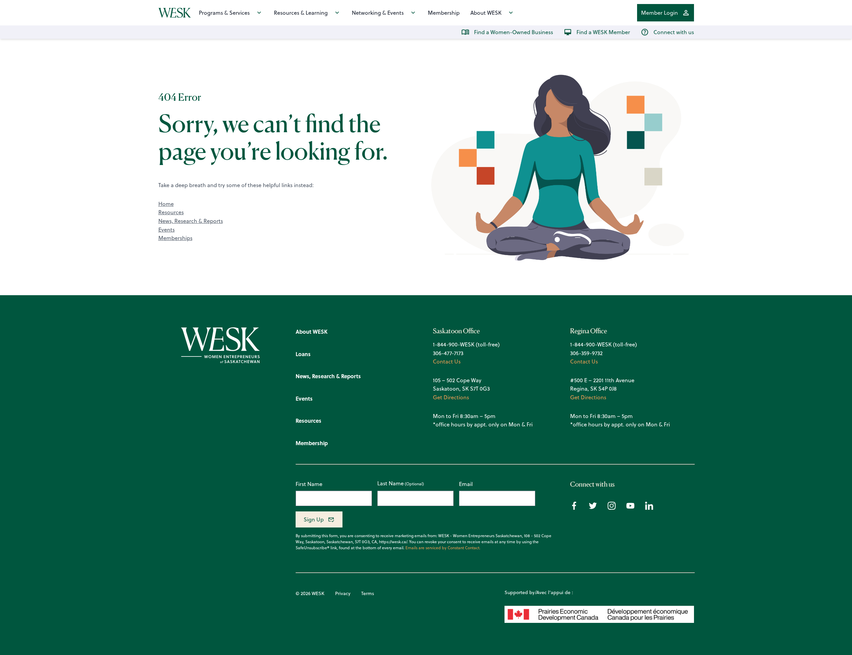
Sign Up (314, 519)
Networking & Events (378, 12)
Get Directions (451, 397)
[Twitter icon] (593, 507)
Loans (303, 354)
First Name (309, 484)
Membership (444, 12)
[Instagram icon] (612, 507)
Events (166, 229)
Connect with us (673, 32)
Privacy (343, 593)
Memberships (175, 238)
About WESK (485, 12)
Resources (171, 212)
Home (166, 204)
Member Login (659, 12)
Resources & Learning (301, 12)
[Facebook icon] (574, 507)
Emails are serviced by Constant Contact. (442, 548)
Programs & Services (224, 12)
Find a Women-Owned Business (513, 32)
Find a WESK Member (603, 32)
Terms (367, 593)
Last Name (390, 484)
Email (466, 484)
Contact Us (447, 361)
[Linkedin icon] (649, 507)
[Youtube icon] (630, 507)
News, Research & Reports (190, 221)
